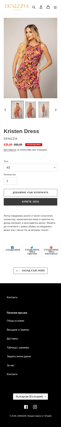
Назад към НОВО (33, 270)
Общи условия (15, 320)
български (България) (29, 396)
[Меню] (55, 7)
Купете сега (30, 201)
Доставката (10, 149)
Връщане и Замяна (18, 329)
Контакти (12, 297)
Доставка (12, 338)
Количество (10, 174)
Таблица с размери (18, 347)
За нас (10, 365)
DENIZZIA (22, 416)
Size (6, 161)
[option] (17, 109)
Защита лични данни (19, 356)
